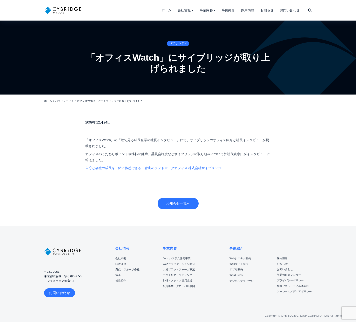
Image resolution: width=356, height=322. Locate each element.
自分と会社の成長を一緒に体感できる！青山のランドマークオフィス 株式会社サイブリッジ (153, 168)
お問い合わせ (59, 293)
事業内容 (170, 248)
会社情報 (122, 248)
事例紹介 (237, 248)
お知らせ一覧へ (178, 203)
